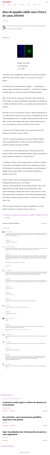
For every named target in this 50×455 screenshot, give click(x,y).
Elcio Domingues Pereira (9, 246)
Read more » (45, 410)
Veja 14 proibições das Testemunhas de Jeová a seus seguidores (25, 433)
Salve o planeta (22, 4)
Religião (14, 4)
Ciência (29, 4)
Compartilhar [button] (43, 223)
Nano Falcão (7, 270)
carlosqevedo (7, 334)
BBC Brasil (6, 37)
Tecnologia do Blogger (26, 452)
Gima (6, 305)
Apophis (10, 223)
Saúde (34, 4)
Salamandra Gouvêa (8, 318)
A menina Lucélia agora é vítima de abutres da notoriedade (24, 403)
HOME (4, 4)
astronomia (16, 223)
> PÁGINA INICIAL (6, 395)
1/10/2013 (7, 237)
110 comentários (12, 410)
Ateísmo (9, 4)
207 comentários (12, 425)
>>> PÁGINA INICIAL (7, 446)
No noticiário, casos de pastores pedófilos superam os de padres (22, 418)
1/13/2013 (7, 361)
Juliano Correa (7, 231)
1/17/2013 (7, 368)
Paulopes (7, 2)
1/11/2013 (7, 308)
